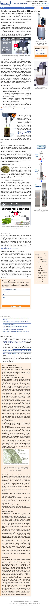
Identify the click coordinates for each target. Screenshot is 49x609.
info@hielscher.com (44, 5)
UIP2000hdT (20, 134)
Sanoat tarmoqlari (19, 8)
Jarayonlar (10, 8)
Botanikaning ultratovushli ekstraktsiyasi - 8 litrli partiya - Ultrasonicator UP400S (15, 56)
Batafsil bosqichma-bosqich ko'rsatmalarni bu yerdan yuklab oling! (16, 108)
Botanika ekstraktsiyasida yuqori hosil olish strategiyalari (16, 331)
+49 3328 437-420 (44, 3)
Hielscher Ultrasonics (20, 3)
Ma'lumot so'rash (41, 56)
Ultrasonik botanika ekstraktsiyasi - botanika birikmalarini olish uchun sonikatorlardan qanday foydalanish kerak (16, 227)
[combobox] (37, 8)
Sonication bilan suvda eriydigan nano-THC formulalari (15, 321)
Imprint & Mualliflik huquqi (21, 603)
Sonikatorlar (4, 8)
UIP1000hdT (26, 132)
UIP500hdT (19, 132)
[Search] (42, 8)
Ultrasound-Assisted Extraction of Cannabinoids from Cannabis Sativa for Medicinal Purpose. (17, 341)
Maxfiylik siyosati (32, 603)
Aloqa (25, 8)
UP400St (29, 131)
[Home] (6, 3)
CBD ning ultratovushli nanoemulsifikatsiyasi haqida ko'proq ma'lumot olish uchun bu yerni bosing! (16, 247)
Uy (11, 601)
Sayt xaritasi (11, 603)
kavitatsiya (4, 371)
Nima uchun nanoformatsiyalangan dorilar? (13, 329)
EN (45, 8)
